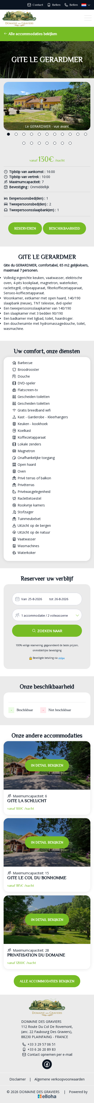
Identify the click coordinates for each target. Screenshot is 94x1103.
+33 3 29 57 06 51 (41, 1044)
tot (51, 599)
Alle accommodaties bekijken (32, 34)
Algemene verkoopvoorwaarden (59, 1079)
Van (24, 599)
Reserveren (25, 228)
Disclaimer (17, 1079)
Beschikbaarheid (64, 228)
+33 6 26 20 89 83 (41, 1049)
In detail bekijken (47, 765)
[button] (8, 134)
